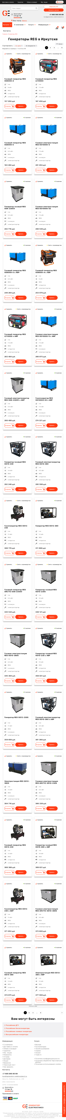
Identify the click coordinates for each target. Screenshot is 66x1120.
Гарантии (20, 2)
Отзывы (6, 1057)
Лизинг (38, 1052)
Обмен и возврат (32, 2)
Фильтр (60, 44)
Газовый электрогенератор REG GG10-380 (47, 463)
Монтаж (38, 1044)
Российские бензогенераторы (18, 1028)
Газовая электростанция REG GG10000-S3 (46, 208)
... (58, 47)
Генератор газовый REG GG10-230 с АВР (46, 654)
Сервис (38, 1050)
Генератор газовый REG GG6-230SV (15, 208)
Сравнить (9, 53)
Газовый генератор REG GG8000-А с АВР (46, 271)
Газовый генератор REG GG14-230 (15, 846)
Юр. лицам (44, 2)
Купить (21, 106)
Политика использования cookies (48, 1064)
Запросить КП (53, 6)
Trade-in (38, 1055)
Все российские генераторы (17, 1034)
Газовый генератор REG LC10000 (46, 80)
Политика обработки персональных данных (49, 1061)
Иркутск (24, 20)
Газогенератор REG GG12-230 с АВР (16, 910)
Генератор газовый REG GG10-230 (15, 463)
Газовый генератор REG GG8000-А (15, 80)
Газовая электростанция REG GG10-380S (15, 654)
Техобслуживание (42, 1048)
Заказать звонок (54, 10)
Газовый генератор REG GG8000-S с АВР (15, 271)
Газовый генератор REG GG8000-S (15, 144)
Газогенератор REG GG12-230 (16, 527)
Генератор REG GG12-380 (46, 526)
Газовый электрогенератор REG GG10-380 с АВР (47, 718)
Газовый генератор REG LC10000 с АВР (15, 335)
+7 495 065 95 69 (57, 14)
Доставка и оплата (8, 2)
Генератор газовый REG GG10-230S (46, 591)
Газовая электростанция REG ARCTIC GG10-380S (46, 910)
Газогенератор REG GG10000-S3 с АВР (44, 399)
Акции (6, 1061)
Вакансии (7, 1063)
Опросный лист (9, 1065)
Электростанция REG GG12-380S (16, 782)
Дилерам (7, 1059)
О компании (19, 25)
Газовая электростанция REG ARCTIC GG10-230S (46, 782)
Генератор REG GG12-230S (16, 717)
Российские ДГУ (12, 1025)
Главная (4, 34)
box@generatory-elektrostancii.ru (54, 17)
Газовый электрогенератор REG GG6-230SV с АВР (16, 399)
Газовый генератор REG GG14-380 (15, 974)
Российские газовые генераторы (19, 1031)
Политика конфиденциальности (47, 1058)
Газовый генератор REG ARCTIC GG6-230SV (15, 591)
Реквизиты (8, 1055)
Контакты (7, 31)
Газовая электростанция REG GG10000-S (46, 144)
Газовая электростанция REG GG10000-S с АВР (46, 335)
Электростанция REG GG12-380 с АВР (48, 974)
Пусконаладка (40, 1046)
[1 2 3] (48, 66)
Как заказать (8, 1067)
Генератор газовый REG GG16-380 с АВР (46, 846)
